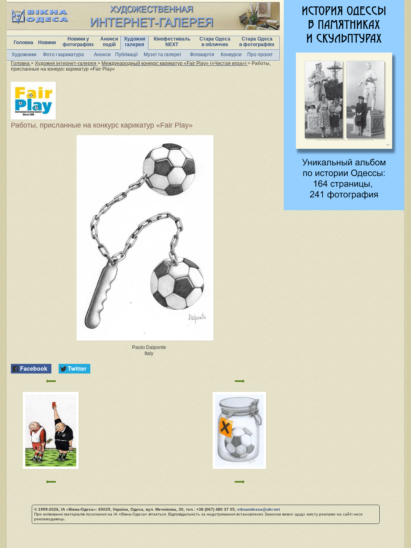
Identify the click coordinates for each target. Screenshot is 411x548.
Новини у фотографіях (78, 41)
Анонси (102, 54)
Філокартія (202, 54)
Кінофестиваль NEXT (172, 41)
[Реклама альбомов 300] (344, 208)
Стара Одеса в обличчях (214, 41)
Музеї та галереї (162, 54)
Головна (23, 42)
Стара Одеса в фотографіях (257, 41)
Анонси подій (109, 41)
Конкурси (231, 54)
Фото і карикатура (63, 54)
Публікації (126, 54)
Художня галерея (134, 41)
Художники (24, 54)
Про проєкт (260, 54)
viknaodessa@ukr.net (258, 509)
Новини (47, 42)
